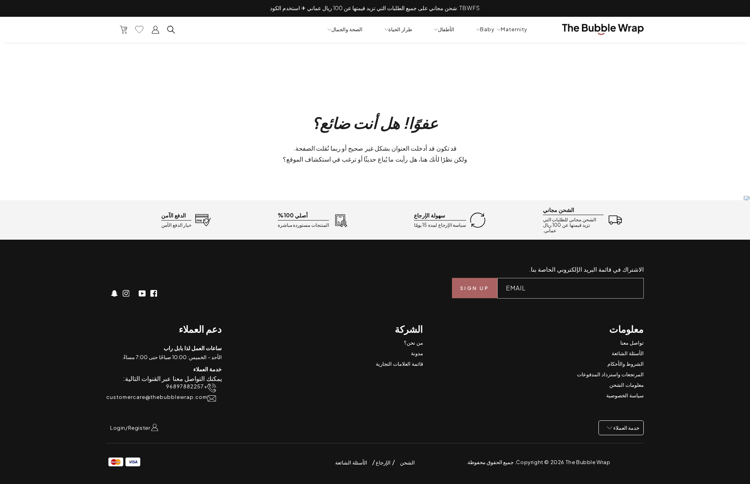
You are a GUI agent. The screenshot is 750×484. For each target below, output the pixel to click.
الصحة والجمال (346, 29)
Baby (487, 29)
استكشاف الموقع (308, 159)
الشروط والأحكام (625, 364)
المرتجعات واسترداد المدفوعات (610, 374)
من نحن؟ (413, 343)
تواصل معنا (632, 343)
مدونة (417, 353)
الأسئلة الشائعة (628, 353)
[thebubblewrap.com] (603, 29)
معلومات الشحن (626, 385)
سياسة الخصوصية (625, 395)
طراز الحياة (400, 29)
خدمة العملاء (625, 428)
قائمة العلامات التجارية (399, 364)
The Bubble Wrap (588, 462)
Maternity (514, 29)
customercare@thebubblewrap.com (156, 397)
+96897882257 (186, 387)
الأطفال (446, 29)
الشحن (407, 462)
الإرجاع (383, 462)
